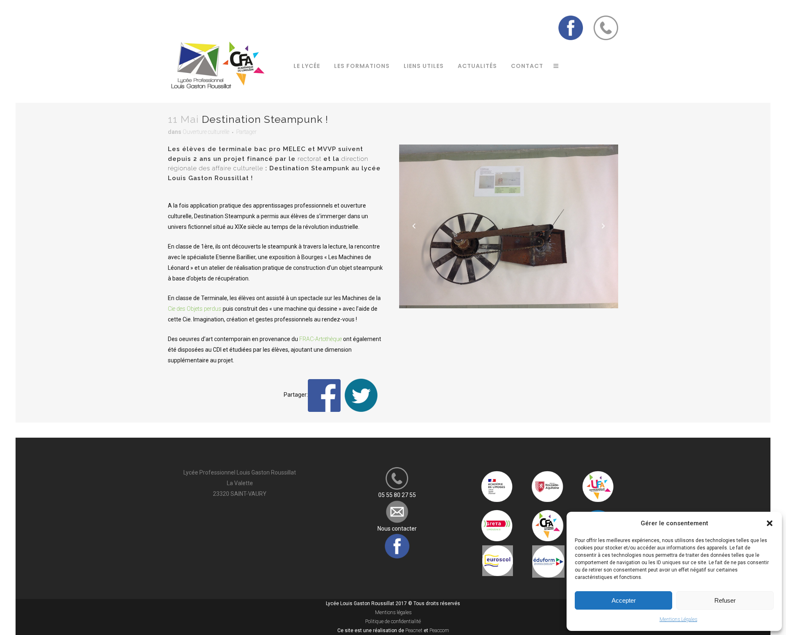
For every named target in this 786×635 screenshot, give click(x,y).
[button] (770, 523)
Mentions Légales (678, 619)
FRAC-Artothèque (320, 339)
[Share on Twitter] (361, 395)
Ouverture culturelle (206, 132)
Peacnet (413, 630)
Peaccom (439, 630)
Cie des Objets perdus (194, 308)
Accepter (624, 600)
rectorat (309, 159)
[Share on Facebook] (324, 395)
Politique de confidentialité (393, 621)
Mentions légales (393, 612)
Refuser (725, 600)
